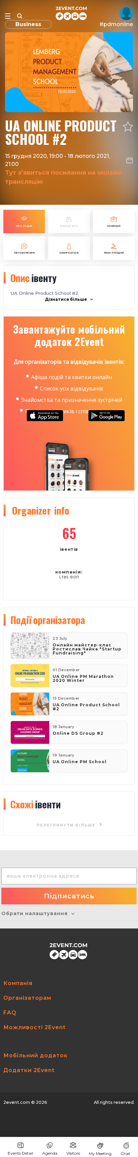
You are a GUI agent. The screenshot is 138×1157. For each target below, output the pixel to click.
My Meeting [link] (100, 1153)
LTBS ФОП (69, 577)
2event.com (16, 1102)
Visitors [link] (73, 1153)
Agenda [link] (49, 1153)
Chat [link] (125, 1153)
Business (28, 24)
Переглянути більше (67, 825)
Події (47, 620)
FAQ (9, 1012)
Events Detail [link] (20, 1153)
